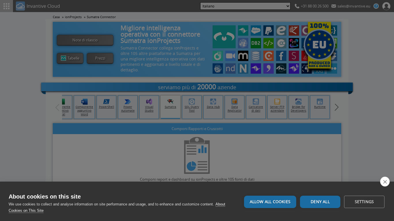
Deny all (320, 201)
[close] (385, 181)
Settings (364, 201)
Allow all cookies (270, 201)
